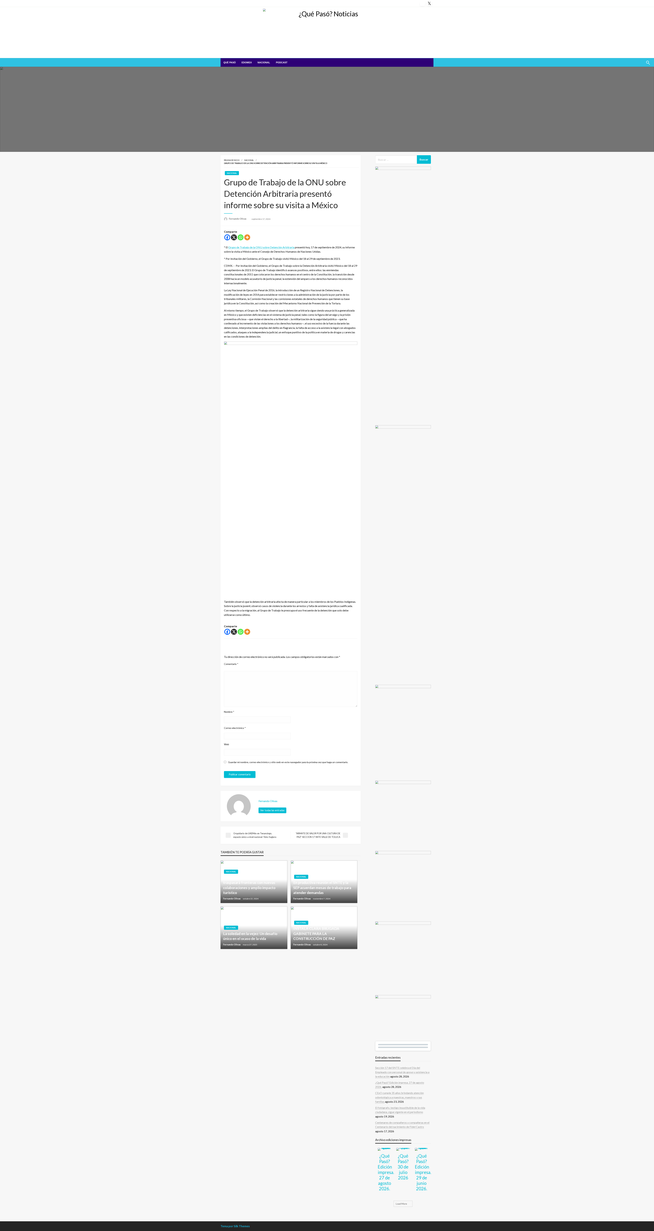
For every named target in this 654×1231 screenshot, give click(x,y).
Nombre (229, 711)
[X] (234, 237)
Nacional (264, 62)
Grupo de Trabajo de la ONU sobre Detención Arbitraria (261, 247)
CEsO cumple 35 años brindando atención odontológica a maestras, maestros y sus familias (399, 1097)
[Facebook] (227, 237)
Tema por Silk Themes (235, 1226)
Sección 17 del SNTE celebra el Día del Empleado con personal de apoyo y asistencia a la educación (402, 1072)
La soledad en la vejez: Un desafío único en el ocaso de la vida (250, 936)
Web (226, 744)
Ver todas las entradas (272, 810)
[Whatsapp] (241, 237)
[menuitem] (230, 62)
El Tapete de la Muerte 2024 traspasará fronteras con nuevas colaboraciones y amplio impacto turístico (249, 885)
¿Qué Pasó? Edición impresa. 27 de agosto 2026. (386, 1172)
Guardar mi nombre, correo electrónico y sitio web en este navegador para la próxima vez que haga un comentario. (288, 762)
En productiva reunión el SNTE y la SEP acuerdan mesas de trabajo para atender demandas (322, 887)
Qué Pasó (229, 62)
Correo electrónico (235, 727)
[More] (247, 237)
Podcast (281, 62)
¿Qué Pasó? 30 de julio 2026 (403, 1166)
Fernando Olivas (238, 218)
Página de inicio (231, 160)
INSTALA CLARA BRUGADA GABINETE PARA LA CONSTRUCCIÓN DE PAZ (316, 933)
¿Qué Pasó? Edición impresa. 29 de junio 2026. (423, 1172)
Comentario (231, 663)
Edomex (247, 62)
